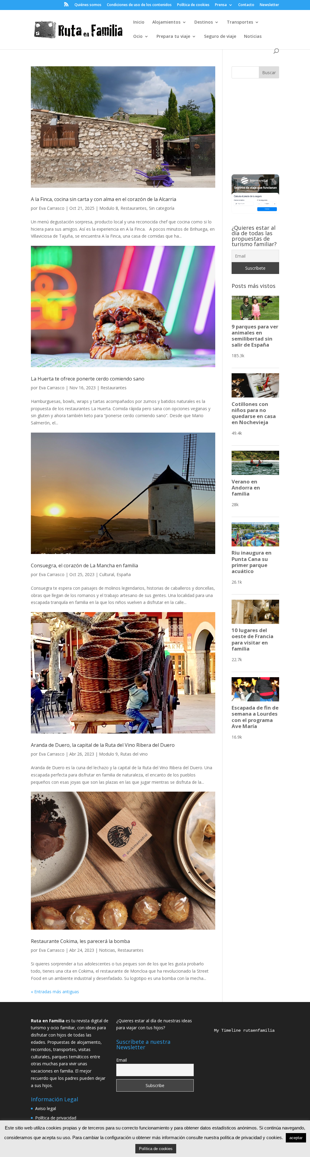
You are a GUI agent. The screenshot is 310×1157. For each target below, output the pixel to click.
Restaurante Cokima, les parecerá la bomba (80, 941)
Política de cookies (193, 5)
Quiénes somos (87, 5)
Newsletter (269, 5)
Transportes (240, 22)
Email (121, 1060)
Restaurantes (133, 208)
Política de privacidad (55, 1118)
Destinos (203, 22)
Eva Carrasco (51, 208)
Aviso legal (45, 1108)
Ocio (138, 36)
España (124, 574)
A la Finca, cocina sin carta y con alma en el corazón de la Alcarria (103, 199)
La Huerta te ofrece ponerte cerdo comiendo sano (87, 378)
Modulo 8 (108, 208)
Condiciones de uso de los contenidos (139, 5)
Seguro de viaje (220, 36)
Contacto (246, 5)
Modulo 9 (108, 754)
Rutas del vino (134, 754)
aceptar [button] (295, 1138)
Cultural (106, 574)
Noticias (253, 36)
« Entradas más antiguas (55, 991)
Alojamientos (166, 22)
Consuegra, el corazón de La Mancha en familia (84, 565)
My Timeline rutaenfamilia (239, 1030)
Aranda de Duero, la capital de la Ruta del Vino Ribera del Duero (103, 745)
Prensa (221, 5)
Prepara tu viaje (173, 36)
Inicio (138, 22)
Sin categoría (161, 208)
